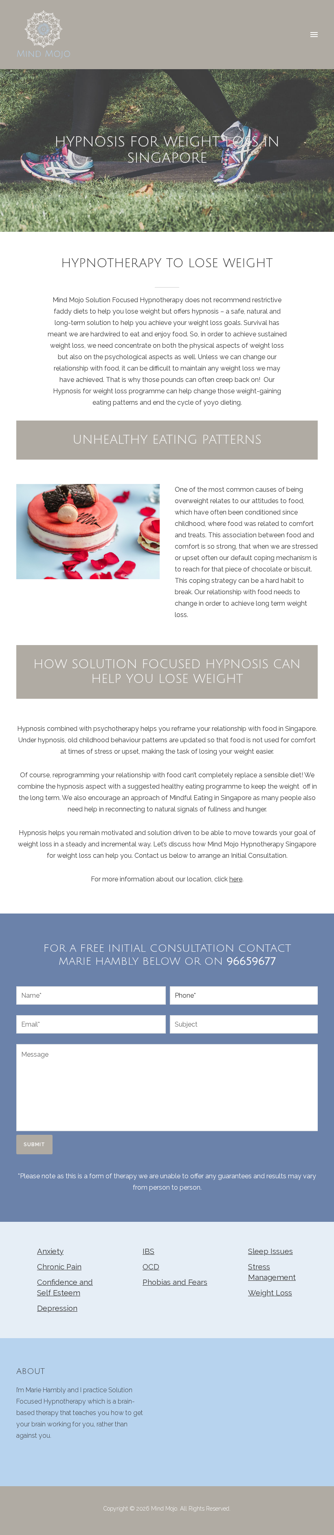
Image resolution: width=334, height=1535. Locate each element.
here (235, 879)
